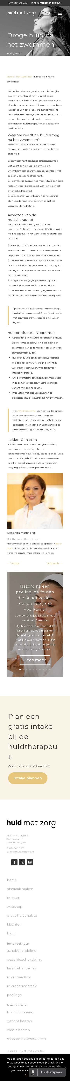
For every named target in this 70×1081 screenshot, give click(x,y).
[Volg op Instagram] (30, 862)
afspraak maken (20, 889)
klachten (14, 924)
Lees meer (35, 660)
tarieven (13, 898)
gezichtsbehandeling (24, 959)
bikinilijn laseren (21, 1012)
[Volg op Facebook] (14, 862)
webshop (14, 907)
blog (11, 933)
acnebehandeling (22, 950)
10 (50, 669)
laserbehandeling (21, 968)
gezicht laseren (19, 1021)
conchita (27, 615)
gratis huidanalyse (22, 915)
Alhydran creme (26, 410)
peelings (14, 995)
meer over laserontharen (26, 1039)
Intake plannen (28, 778)
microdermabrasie (22, 986)
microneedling (19, 977)
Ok (26, 1075)
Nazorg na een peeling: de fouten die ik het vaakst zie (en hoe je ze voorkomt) (35, 598)
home (12, 880)
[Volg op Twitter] (22, 862)
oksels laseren (18, 1030)
